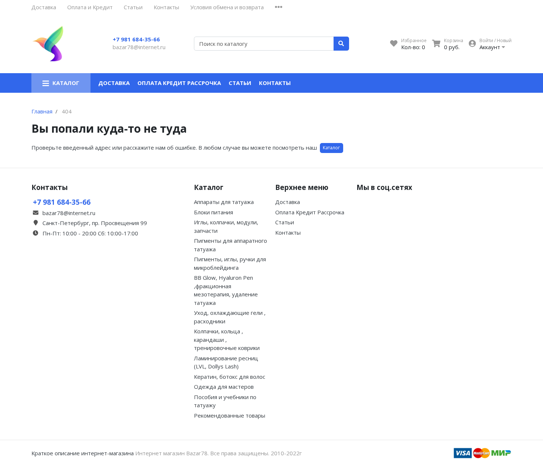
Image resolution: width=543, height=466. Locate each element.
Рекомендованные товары (229, 415)
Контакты (166, 7)
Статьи (133, 7)
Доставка (43, 7)
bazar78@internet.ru (139, 47)
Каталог (331, 147)
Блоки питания (213, 212)
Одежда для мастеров (224, 386)
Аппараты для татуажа (224, 201)
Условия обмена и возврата (227, 7)
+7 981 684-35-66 (136, 39)
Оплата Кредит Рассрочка (179, 82)
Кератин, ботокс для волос (229, 376)
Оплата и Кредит (90, 7)
